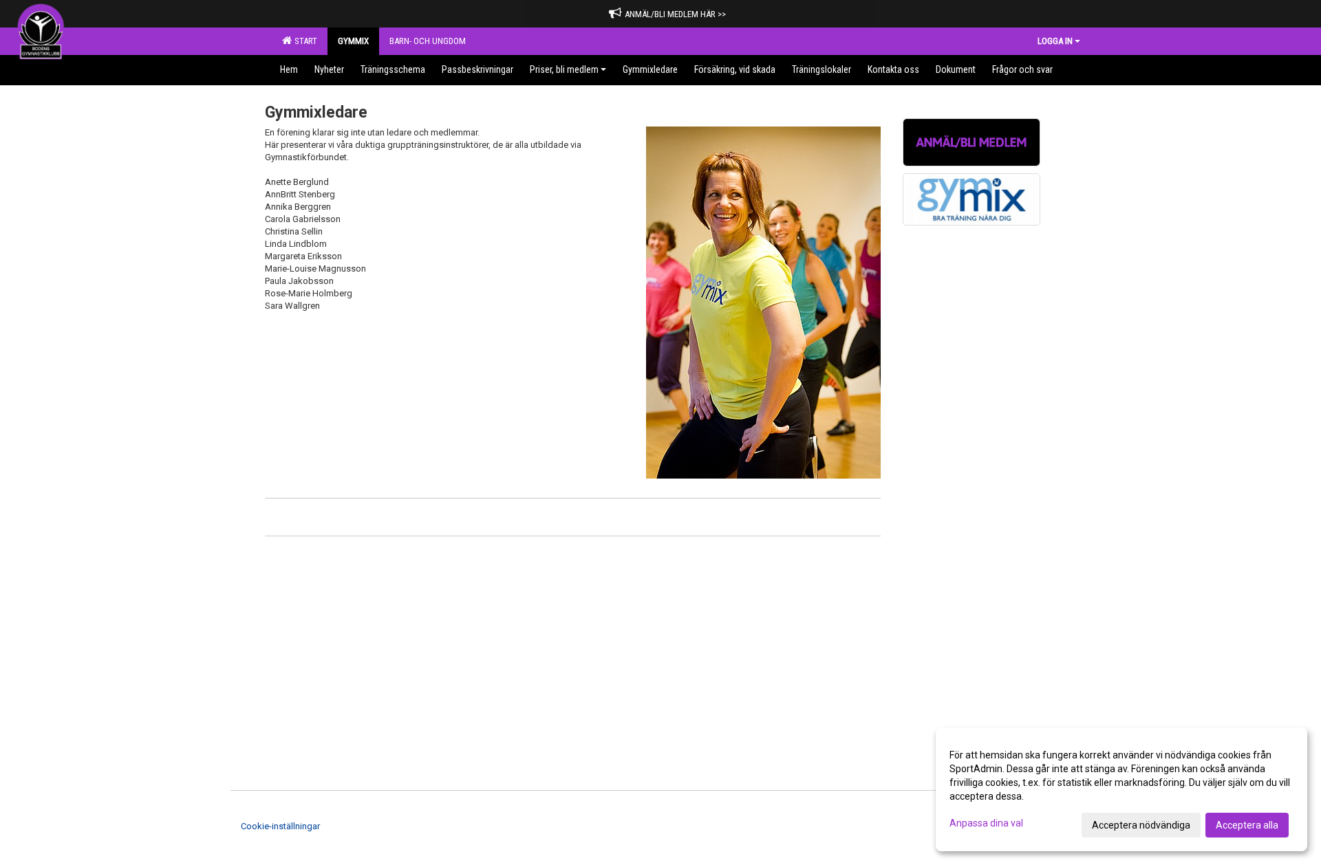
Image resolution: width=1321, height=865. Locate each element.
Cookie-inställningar (280, 826)
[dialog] (1121, 789)
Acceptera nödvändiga (1141, 825)
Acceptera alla (1247, 825)
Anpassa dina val (986, 823)
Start (303, 41)
